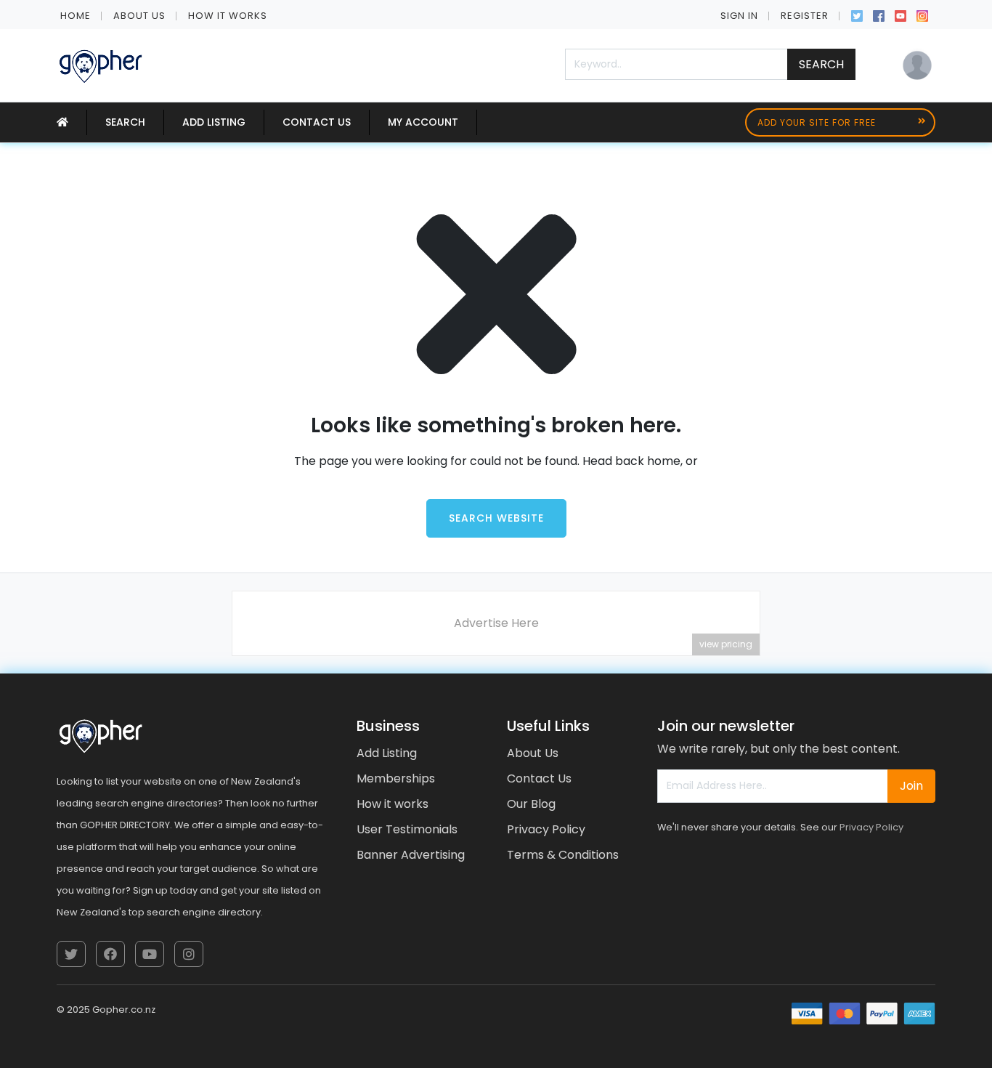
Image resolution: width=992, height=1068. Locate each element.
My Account (423, 122)
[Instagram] (922, 14)
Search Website (496, 518)
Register (805, 16)
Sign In (739, 16)
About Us (139, 16)
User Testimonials (407, 829)
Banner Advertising (411, 854)
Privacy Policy (546, 829)
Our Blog (531, 804)
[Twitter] (857, 14)
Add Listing (213, 122)
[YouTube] (900, 14)
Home (75, 16)
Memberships (396, 778)
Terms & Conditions (563, 854)
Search (821, 64)
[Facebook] (879, 14)
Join (911, 785)
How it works (227, 16)
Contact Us (316, 122)
